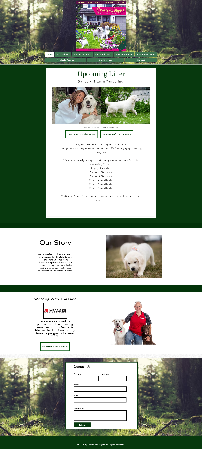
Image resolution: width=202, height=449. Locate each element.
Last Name (105, 374)
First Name (77, 374)
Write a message (79, 408)
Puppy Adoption (83, 196)
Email (76, 384)
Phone (76, 395)
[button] (76, 105)
